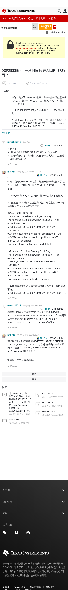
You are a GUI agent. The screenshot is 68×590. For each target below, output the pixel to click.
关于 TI (6, 490)
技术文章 (40, 18)
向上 (8, 164)
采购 (5, 513)
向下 (16, 164)
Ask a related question (26, 48)
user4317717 (14, 83)
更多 (53, 18)
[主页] (18, 11)
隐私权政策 (35, 587)
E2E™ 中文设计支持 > (14, 18)
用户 (65, 11)
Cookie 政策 (20, 587)
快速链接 (7, 501)
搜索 (59, 11)
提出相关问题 (46, 27)
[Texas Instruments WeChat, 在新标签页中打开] (5, 533)
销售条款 (50, 587)
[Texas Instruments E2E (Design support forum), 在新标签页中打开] (16, 533)
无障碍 (6, 587)
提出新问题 (54, 27)
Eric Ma (11, 171)
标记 (34, 374)
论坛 (30, 18)
